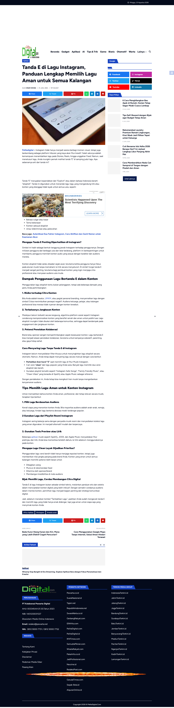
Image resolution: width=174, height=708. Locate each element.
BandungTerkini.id (119, 613)
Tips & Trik (92, 51)
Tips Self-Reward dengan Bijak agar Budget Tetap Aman (137, 116)
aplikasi (34, 437)
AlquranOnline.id (74, 690)
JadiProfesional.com (76, 659)
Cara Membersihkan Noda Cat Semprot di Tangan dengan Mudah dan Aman (137, 165)
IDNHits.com (72, 623)
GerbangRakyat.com (76, 618)
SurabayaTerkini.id (119, 618)
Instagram (138, 74)
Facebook (116, 74)
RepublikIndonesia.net (77, 608)
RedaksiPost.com (74, 669)
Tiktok (137, 81)
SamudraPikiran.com (76, 644)
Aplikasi (76, 51)
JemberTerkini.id (118, 628)
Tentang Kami (28, 646)
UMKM (48, 298)
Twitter (115, 81)
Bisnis (112, 51)
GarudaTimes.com (75, 680)
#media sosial (52, 512)
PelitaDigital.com (74, 628)
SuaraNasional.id (74, 598)
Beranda (55, 51)
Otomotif (121, 51)
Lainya (141, 51)
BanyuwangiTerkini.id (120, 634)
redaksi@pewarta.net (38, 624)
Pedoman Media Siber (32, 662)
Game (103, 51)
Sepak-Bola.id (73, 685)
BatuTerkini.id (117, 623)
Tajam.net (71, 603)
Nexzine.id (71, 664)
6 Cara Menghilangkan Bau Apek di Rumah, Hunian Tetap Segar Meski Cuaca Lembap (136, 103)
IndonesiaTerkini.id (119, 593)
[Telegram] (92, 94)
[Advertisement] (87, 24)
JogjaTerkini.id (117, 608)
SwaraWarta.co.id (74, 613)
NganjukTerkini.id (119, 649)
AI (83, 51)
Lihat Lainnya (130, 179)
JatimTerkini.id (117, 598)
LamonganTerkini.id (120, 659)
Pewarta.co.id (73, 593)
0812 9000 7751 (34, 629)
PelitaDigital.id (73, 634)
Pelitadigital (28, 150)
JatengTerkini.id (118, 603)
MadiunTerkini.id (118, 639)
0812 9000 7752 (51, 629)
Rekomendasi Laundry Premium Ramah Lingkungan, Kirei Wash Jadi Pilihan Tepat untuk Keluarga (136, 134)
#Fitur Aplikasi (28, 512)
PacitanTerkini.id (118, 644)
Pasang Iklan (27, 667)
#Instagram (40, 512)
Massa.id (70, 674)
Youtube (115, 87)
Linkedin (138, 87)
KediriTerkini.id (118, 654)
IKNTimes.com (73, 639)
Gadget (65, 51)
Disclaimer (27, 657)
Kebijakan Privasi (29, 652)
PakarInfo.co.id (73, 654)
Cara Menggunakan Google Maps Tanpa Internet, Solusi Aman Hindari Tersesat (88, 534)
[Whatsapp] (86, 94)
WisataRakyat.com (75, 649)
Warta (132, 51)
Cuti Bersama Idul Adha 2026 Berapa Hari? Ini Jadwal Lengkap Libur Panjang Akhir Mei (136, 150)
